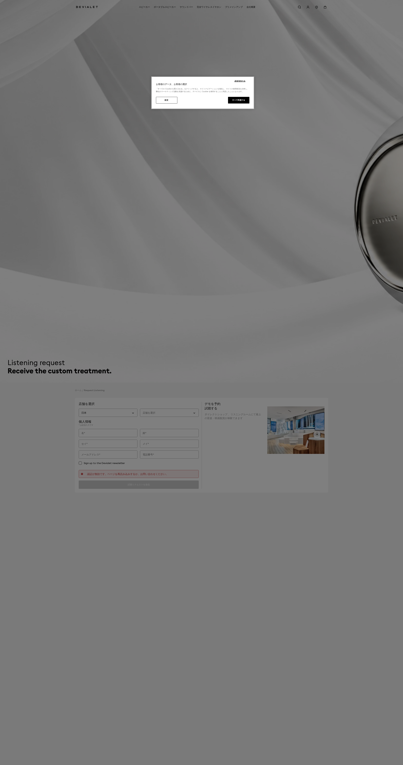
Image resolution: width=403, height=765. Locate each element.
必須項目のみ (240, 81)
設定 (166, 100)
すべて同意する (238, 100)
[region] (202, 92)
